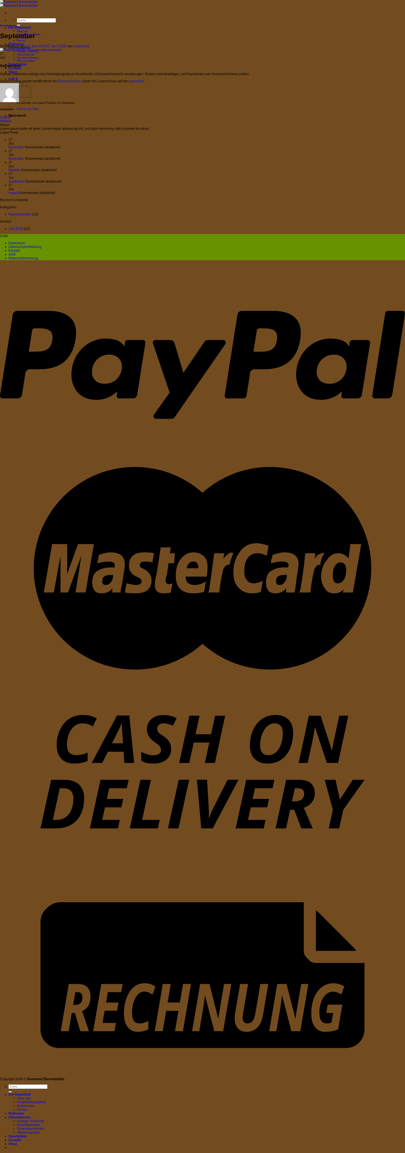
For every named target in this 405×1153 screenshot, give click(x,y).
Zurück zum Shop (28, 108)
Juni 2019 (15, 228)
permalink (136, 81)
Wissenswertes (26, 60)
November (16, 158)
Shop (12, 72)
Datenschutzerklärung (24, 247)
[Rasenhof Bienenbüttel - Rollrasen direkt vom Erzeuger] (19, 3)
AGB (12, 254)
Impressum (16, 243)
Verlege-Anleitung (30, 1121)
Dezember (16, 147)
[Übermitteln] (18, 25)
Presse (21, 40)
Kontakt (14, 250)
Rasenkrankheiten (28, 57)
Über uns (22, 31)
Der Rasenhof (19, 27)
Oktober (6, 121)
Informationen (19, 1117)
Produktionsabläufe (31, 1102)
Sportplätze (17, 1136)
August (5, 117)
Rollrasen (16, 44)
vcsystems (81, 46)
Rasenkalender (26, 54)
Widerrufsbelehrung (23, 258)
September (16, 181)
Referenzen (25, 1106)
